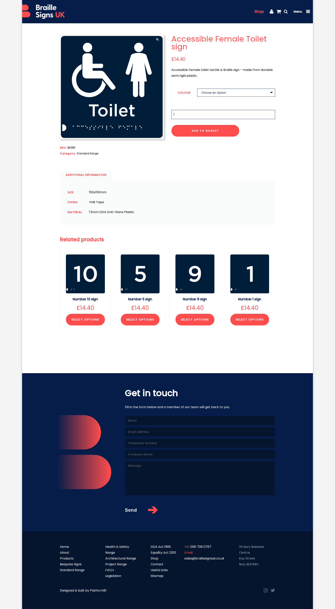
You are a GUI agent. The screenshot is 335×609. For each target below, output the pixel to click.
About (64, 552)
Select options (85, 319)
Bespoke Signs (71, 564)
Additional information (86, 175)
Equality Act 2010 (163, 552)
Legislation (113, 576)
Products (67, 558)
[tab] (86, 175)
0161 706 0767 (200, 547)
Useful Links (159, 570)
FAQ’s (109, 570)
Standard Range (87, 153)
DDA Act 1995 (161, 547)
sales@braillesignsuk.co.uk (204, 558)
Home (64, 547)
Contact (157, 564)
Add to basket (205, 130)
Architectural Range (120, 558)
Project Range (116, 564)
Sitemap (157, 576)
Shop (259, 11)
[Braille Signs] (43, 11)
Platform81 (98, 590)
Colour (184, 93)
